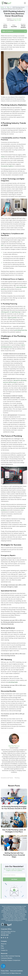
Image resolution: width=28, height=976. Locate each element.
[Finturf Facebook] (3, 937)
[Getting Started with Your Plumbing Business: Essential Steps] (14, 843)
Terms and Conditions (16, 970)
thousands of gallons (7, 166)
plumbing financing (21, 330)
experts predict (12, 317)
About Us (3, 944)
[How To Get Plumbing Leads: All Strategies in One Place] (14, 820)
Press (2, 948)
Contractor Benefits (6, 958)
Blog (2, 946)
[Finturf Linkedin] (1, 937)
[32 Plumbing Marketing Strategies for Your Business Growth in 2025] (14, 796)
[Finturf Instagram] (7, 937)
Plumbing (17, 777)
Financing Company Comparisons (10, 960)
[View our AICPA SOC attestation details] (3, 966)
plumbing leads (13, 682)
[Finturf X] (5, 937)
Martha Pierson (14, 746)
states (3, 156)
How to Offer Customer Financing (10, 956)
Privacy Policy (5, 970)
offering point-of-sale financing (10, 312)
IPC (2, 245)
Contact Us (4, 950)
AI (6, 504)
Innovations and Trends (7, 777)
